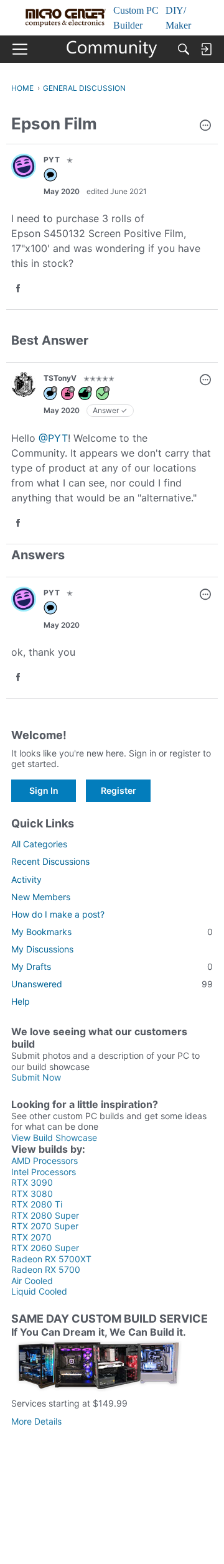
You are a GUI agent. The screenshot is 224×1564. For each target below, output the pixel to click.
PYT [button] (52, 159)
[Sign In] (206, 49)
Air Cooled (32, 1280)
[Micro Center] (112, 49)
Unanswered (112, 984)
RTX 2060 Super (45, 1247)
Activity (26, 879)
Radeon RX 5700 (45, 1269)
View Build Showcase (54, 1137)
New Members (40, 896)
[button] (205, 126)
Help (20, 1001)
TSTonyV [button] (60, 378)
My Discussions (42, 949)
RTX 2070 (31, 1237)
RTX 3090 (32, 1182)
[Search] (183, 49)
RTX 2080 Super (45, 1215)
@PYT (53, 438)
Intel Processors (43, 1171)
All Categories (39, 844)
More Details (36, 1421)
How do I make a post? (58, 914)
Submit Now (36, 1077)
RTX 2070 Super (44, 1226)
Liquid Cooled (39, 1291)
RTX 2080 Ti (36, 1204)
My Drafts (112, 966)
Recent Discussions (50, 861)
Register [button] (118, 790)
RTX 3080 (32, 1193)
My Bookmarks (112, 931)
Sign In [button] (43, 790)
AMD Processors (44, 1160)
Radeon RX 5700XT (51, 1259)
